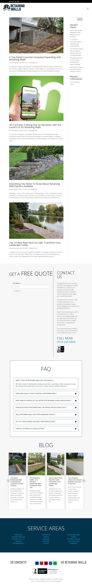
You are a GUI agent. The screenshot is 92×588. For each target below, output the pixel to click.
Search (80, 19)
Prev (8, 480)
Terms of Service (46, 579)
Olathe (46, 543)
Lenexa (46, 537)
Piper (73, 537)
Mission (46, 541)
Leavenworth (18, 543)
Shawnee (73, 543)
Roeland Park (73, 541)
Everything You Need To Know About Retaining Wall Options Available (34, 185)
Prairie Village (73, 539)
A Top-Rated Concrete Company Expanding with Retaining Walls (35, 58)
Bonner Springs (18, 537)
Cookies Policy (58, 579)
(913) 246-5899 (66, 342)
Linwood (46, 539)
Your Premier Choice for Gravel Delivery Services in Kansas (76, 69)
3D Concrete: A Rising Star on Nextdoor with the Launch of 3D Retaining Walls (35, 126)
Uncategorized (33, 62)
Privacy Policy (34, 579)
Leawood (46, 535)
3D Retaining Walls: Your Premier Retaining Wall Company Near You (16, 482)
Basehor (18, 535)
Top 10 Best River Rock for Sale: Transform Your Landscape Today (35, 244)
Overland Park (73, 535)
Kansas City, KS (18, 539)
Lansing (18, 541)
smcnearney (14, 62)
